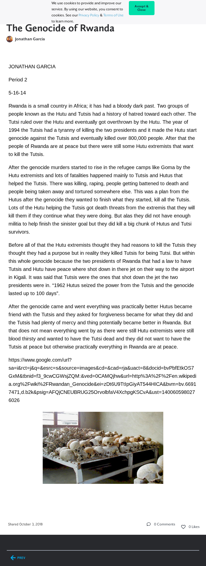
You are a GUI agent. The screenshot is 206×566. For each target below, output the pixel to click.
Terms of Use (113, 15)
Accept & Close (141, 8)
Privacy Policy (89, 15)
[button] (149, 524)
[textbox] (103, 280)
